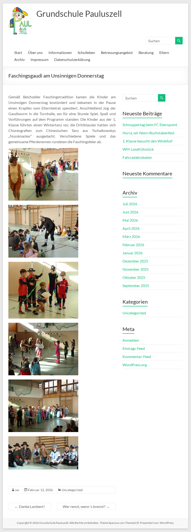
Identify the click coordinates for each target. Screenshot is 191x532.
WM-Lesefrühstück (138, 149)
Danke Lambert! (29, 506)
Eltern (164, 52)
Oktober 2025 (134, 277)
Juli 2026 (130, 204)
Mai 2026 (130, 220)
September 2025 (136, 285)
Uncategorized (72, 490)
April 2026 (131, 228)
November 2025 (136, 269)
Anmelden (131, 340)
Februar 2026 (133, 244)
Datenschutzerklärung (72, 59)
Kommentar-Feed (137, 356)
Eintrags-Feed (134, 348)
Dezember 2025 (135, 261)
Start (18, 52)
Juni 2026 (130, 212)
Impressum (39, 59)
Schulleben (86, 52)
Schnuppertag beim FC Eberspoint (150, 124)
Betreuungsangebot (117, 52)
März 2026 (131, 236)
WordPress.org (135, 364)
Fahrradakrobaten (137, 157)
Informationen (60, 52)
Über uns (35, 52)
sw (17, 490)
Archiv (19, 59)
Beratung (146, 52)
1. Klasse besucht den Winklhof (147, 141)
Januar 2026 (133, 253)
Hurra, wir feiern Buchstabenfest (148, 133)
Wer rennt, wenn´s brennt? (86, 506)
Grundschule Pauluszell (79, 13)
